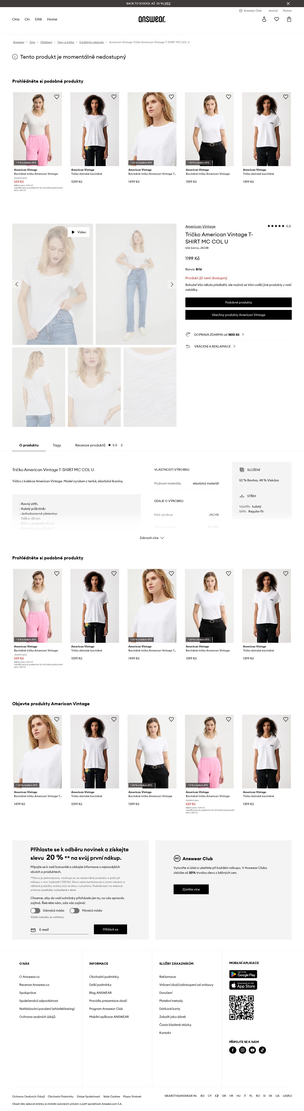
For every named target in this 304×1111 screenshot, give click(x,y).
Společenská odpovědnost (38, 1001)
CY (210, 1095)
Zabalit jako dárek (172, 1017)
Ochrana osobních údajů (37, 1017)
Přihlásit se (110, 929)
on (27, 19)
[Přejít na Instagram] (242, 1050)
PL (251, 1095)
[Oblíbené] (276, 19)
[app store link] (243, 984)
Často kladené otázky (175, 1025)
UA (278, 1095)
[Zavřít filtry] (288, 3)
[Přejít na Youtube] (252, 1050)
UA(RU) (287, 1095)
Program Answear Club (106, 1009)
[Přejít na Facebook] (232, 1050)
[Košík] (289, 19)
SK (270, 1095)
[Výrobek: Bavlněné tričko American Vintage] (37, 129)
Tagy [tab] (57, 445)
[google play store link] (243, 974)
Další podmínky (100, 985)
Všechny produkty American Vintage (238, 315)
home (52, 19)
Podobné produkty (238, 302)
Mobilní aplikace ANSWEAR (109, 1017)
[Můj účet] (264, 19)
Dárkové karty (169, 1009)
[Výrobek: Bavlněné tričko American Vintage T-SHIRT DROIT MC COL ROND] (152, 129)
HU (239, 1095)
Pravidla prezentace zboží (108, 1001)
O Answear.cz (29, 977)
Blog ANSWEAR (100, 993)
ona (15, 19)
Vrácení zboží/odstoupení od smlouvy (186, 985)
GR (224, 1095)
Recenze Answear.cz (34, 985)
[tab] (99, 445)
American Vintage (200, 226)
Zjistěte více (191, 889)
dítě (38, 19)
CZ (217, 1095)
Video (81, 232)
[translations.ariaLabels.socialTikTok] (262, 1050)
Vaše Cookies (111, 1096)
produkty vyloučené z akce (59, 890)
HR (231, 1095)
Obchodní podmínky (104, 977)
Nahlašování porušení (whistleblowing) (47, 1009)
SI (264, 1095)
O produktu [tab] (29, 445)
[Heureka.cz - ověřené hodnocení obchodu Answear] (235, 1068)
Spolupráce (27, 993)
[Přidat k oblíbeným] (56, 96)
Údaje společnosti (88, 1096)
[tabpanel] (152, 496)
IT (245, 1095)
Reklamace (167, 977)
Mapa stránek (132, 1096)
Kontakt (165, 1033)
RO (258, 1095)
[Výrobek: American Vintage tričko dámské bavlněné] (94, 129)
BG (203, 1095)
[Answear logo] (152, 19)
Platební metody (171, 1001)
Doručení (165, 993)
